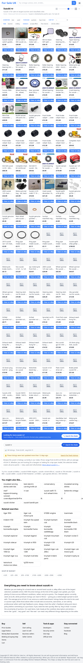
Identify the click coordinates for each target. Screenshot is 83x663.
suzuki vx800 (10, 474)
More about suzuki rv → (51, 465)
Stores (4, 640)
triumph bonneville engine (11, 527)
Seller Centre (27, 637)
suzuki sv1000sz (13, 472)
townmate (68, 513)
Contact (66, 628)
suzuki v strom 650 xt (46, 472)
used (18, 20)
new (13, 20)
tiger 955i (7, 513)
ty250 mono (29, 562)
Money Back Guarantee (10, 634)
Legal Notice (6, 631)
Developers (47, 628)
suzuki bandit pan (31, 502)
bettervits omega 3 (71, 492)
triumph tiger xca (11, 556)
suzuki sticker (9, 502)
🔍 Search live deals (70, 445)
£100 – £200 (37, 575)
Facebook (67, 631)
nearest (10, 24)
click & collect (55, 24)
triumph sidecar (10, 542)
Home (5, 14)
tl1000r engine (50, 513)
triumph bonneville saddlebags (48, 529)
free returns (44, 24)
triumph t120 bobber (49, 543)
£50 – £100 (25, 575)
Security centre (48, 631)
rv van (26, 491)
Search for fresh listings (69, 455)
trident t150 (8, 520)
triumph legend (30, 536)
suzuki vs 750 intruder (64, 472)
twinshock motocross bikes (10, 563)
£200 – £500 (49, 575)
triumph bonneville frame (31, 527)
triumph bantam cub (50, 521)
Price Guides (6, 628)
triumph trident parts (50, 557)
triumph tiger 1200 (29, 550)
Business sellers (28, 634)
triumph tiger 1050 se (9, 550)
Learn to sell (26, 631)
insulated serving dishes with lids (11, 485)
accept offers (34, 24)
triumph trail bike (31, 556)
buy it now (42, 20)
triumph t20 (69, 542)
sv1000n (38, 474)
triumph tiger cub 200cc (51, 550)
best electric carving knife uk (30, 485)
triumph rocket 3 (71, 536)
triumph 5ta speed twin (31, 521)
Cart (3, 643)
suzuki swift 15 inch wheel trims (50, 492)
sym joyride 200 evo (50, 474)
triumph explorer (11, 536)
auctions (33, 20)
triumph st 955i (30, 542)
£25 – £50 (14, 575)
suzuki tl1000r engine (29, 472)
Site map (46, 634)
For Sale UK (9, 3)
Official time (47, 637)
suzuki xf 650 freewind (25, 474)
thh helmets (63, 474)
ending (17, 24)
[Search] (74, 3)
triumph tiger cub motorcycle (71, 550)
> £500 (59, 575)
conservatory (49, 484)
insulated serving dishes (71, 485)
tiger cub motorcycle (28, 514)
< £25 (5, 575)
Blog (65, 634)
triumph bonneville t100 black (70, 529)
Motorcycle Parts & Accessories (17, 14)
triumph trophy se (71, 556)
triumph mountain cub (51, 537)
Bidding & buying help (10, 637)
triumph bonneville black (70, 521)
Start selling (26, 628)
